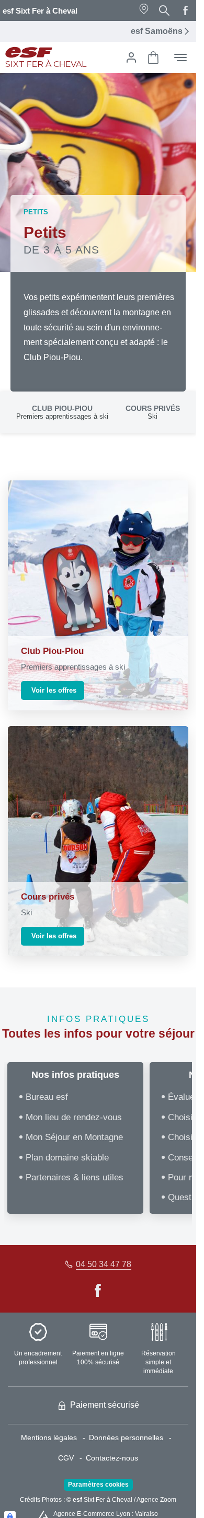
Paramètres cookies (98, 1484)
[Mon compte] (131, 57)
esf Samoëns (157, 31)
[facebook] (185, 10)
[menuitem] (55, 1438)
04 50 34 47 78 (103, 1264)
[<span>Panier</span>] (153, 57)
